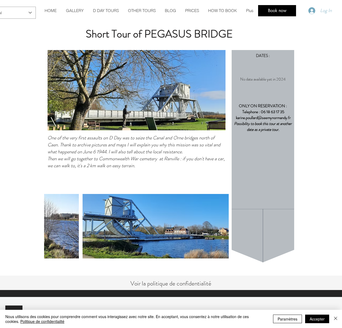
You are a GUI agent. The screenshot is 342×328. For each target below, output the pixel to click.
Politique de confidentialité (42, 321)
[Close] (335, 319)
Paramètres (287, 319)
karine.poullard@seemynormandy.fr (263, 118)
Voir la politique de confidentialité (170, 283)
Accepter (317, 319)
